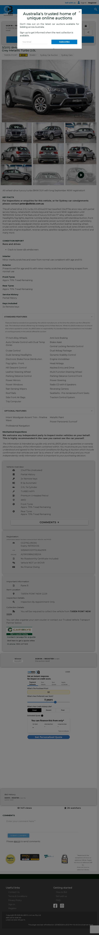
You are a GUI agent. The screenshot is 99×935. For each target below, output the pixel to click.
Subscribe (64, 42)
